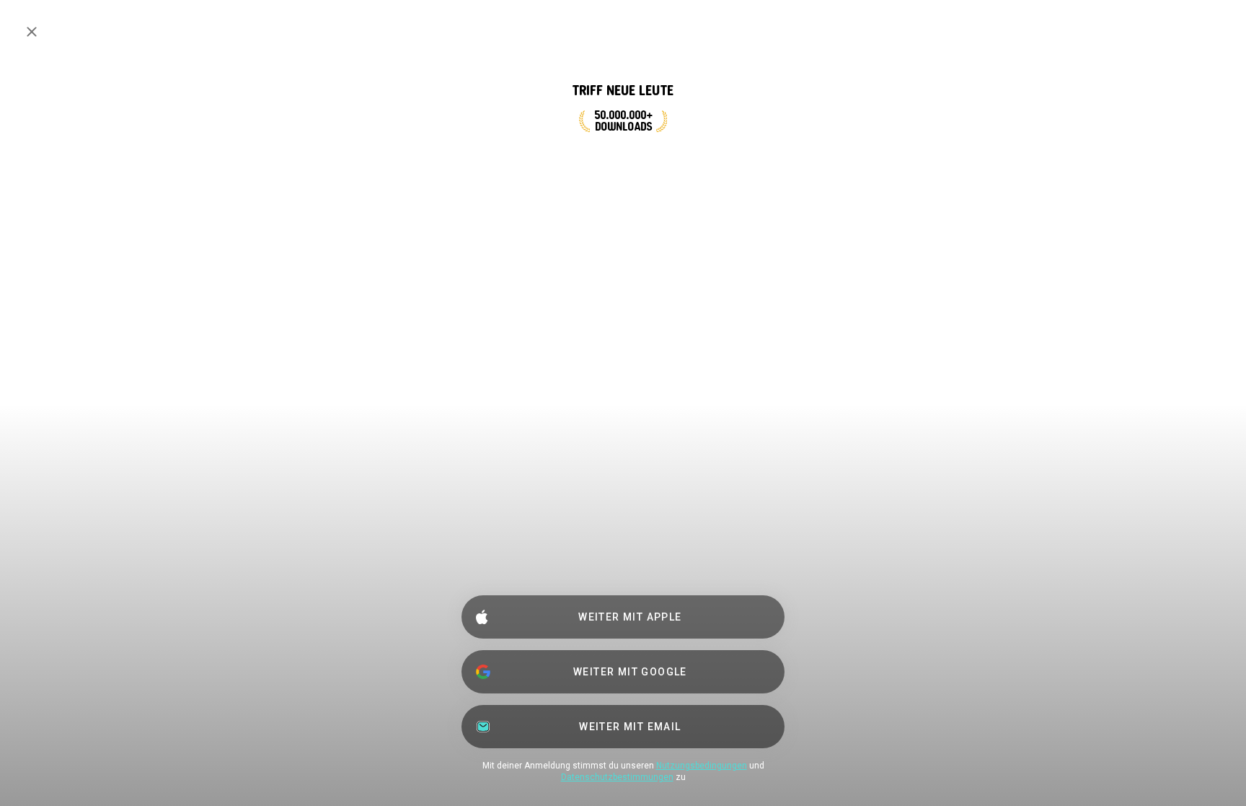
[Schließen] (31, 31)
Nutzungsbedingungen (701, 766)
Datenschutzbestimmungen (617, 777)
